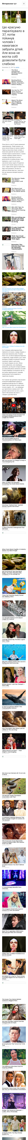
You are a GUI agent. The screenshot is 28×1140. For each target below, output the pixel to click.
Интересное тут (9, 4)
